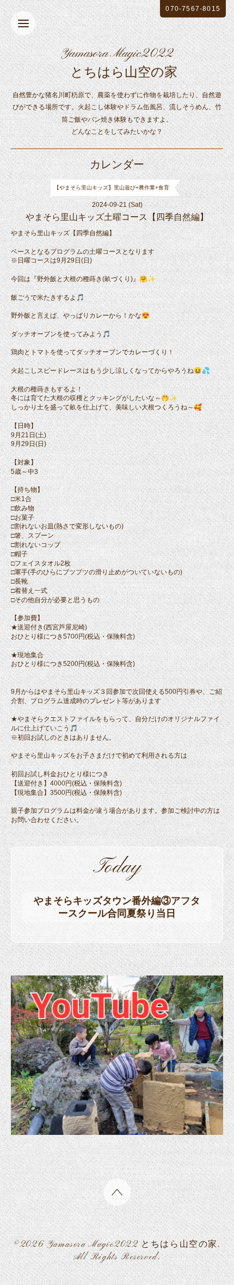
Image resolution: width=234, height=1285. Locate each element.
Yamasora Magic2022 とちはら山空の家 (132, 1244)
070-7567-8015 (192, 9)
